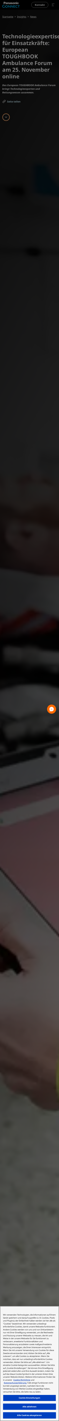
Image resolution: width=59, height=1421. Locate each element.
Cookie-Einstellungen (29, 1397)
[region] (29, 1363)
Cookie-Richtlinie (21, 1380)
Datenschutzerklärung (15, 1382)
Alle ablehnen (30, 1406)
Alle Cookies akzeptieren (29, 1415)
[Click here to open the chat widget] (51, 709)
